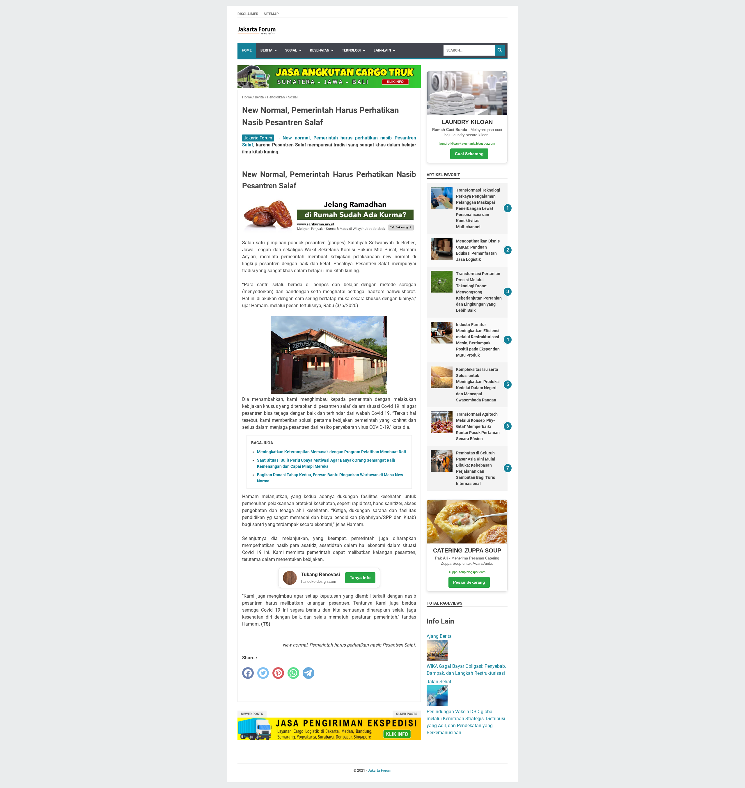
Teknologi (351, 50)
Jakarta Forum (258, 138)
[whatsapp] (293, 673)
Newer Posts (252, 714)
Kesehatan (319, 50)
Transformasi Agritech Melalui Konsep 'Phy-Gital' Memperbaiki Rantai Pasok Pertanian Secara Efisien (478, 426)
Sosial (291, 50)
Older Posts (406, 714)
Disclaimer (247, 14)
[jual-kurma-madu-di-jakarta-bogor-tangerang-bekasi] (329, 231)
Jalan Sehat (439, 681)
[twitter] (263, 673)
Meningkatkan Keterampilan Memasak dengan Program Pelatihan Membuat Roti (331, 451)
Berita (266, 50)
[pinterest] (278, 673)
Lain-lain (382, 50)
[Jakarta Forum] (256, 30)
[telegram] (308, 673)
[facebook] (248, 673)
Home (247, 50)
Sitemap (271, 14)
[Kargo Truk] (329, 86)
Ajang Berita (439, 636)
